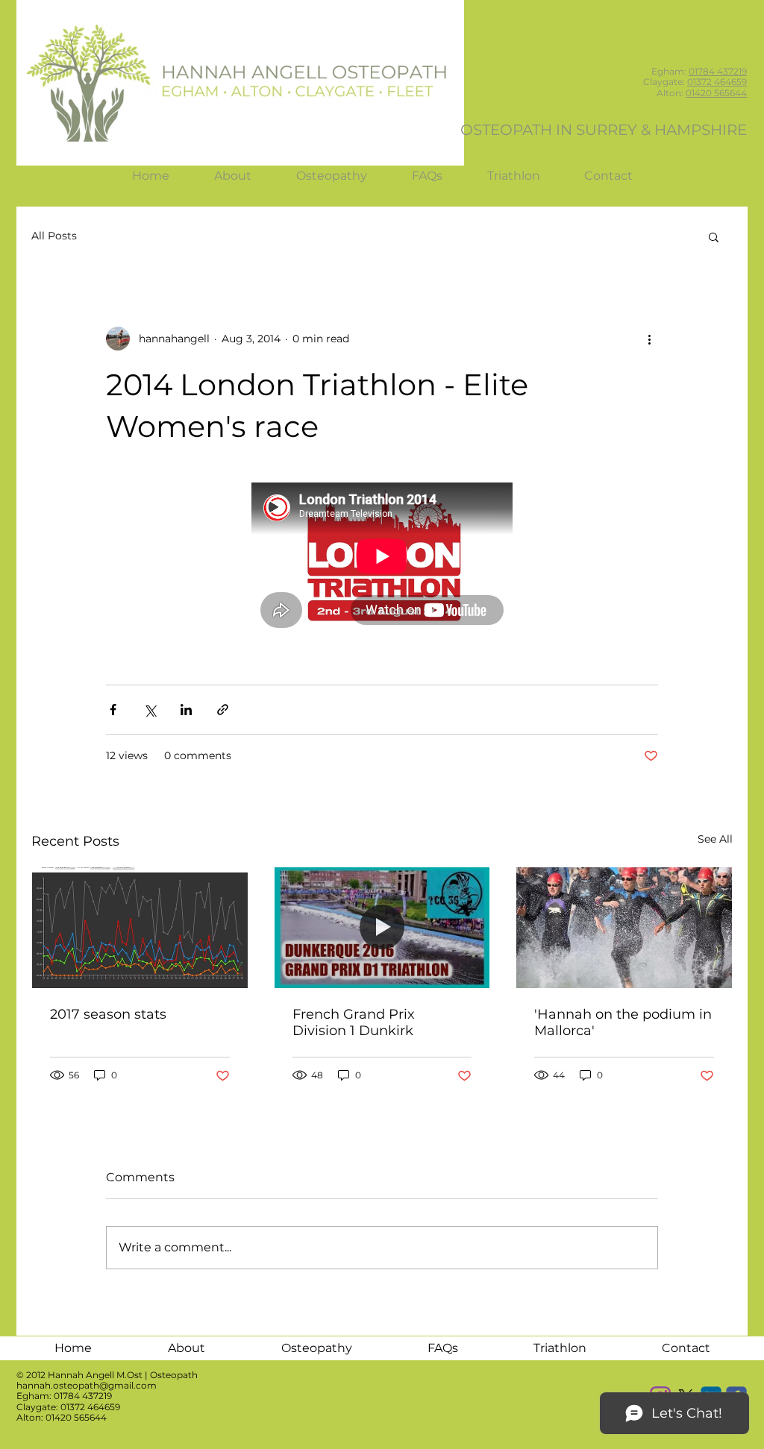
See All (715, 839)
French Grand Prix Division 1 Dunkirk (353, 1022)
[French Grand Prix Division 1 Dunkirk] (382, 927)
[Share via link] (223, 710)
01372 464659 (717, 81)
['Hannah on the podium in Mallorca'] (624, 927)
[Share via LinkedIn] (186, 710)
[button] (714, 236)
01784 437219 (718, 71)
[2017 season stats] (140, 927)
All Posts (54, 235)
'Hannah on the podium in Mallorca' (623, 1022)
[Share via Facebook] (113, 710)
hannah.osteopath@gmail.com (86, 1385)
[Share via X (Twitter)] (150, 710)
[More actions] (649, 339)
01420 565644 (716, 92)
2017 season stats (108, 1014)
